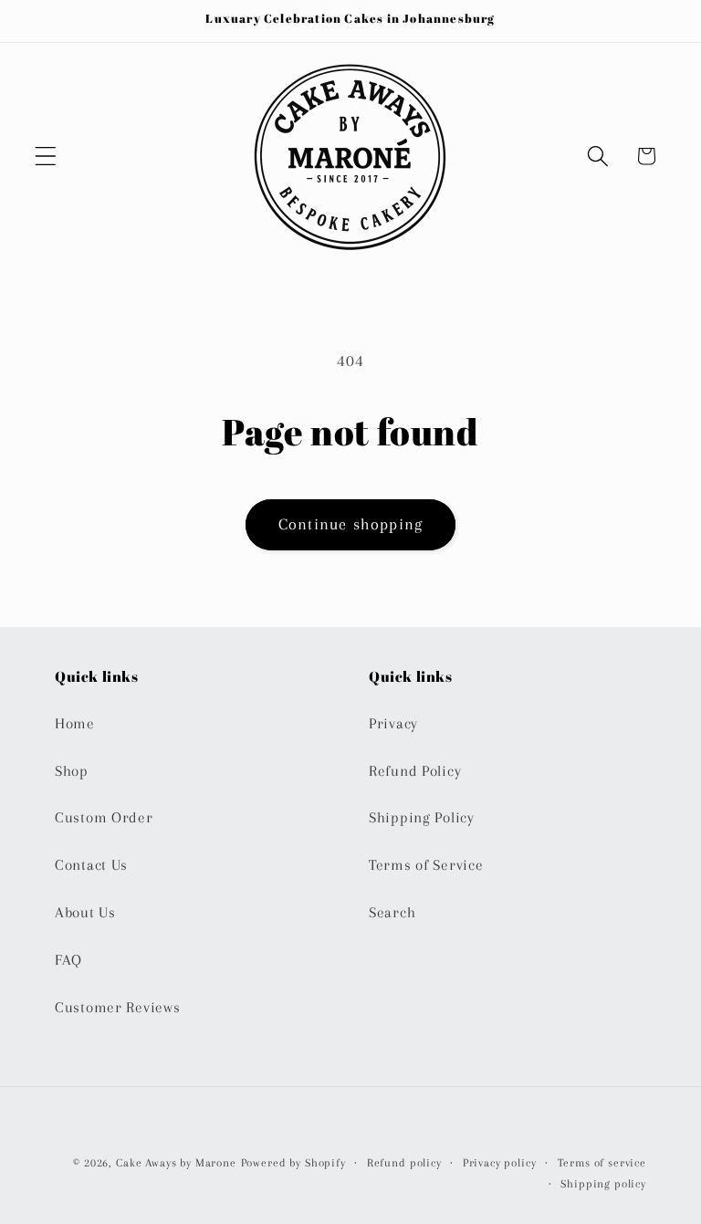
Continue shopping (350, 524)
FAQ (68, 959)
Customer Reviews (118, 1007)
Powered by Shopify (293, 1162)
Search (392, 912)
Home (75, 723)
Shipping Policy (422, 817)
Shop (72, 770)
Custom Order (104, 817)
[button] (46, 155)
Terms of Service (426, 865)
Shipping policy (603, 1183)
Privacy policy (500, 1162)
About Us (85, 912)
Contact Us (91, 865)
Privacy (393, 723)
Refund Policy (415, 770)
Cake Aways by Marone (176, 1162)
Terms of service (602, 1162)
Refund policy (404, 1162)
